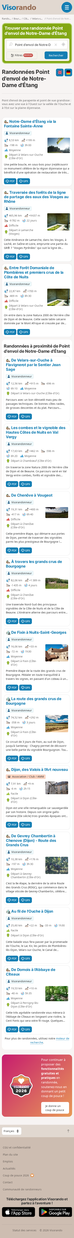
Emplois (8, 1161)
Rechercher (56, 55)
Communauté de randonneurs (22, 1189)
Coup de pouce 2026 (16, 1175)
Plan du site (10, 1154)
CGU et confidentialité (17, 1147)
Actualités (9, 1168)
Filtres (23, 55)
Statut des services (24, 1230)
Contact (8, 1182)
